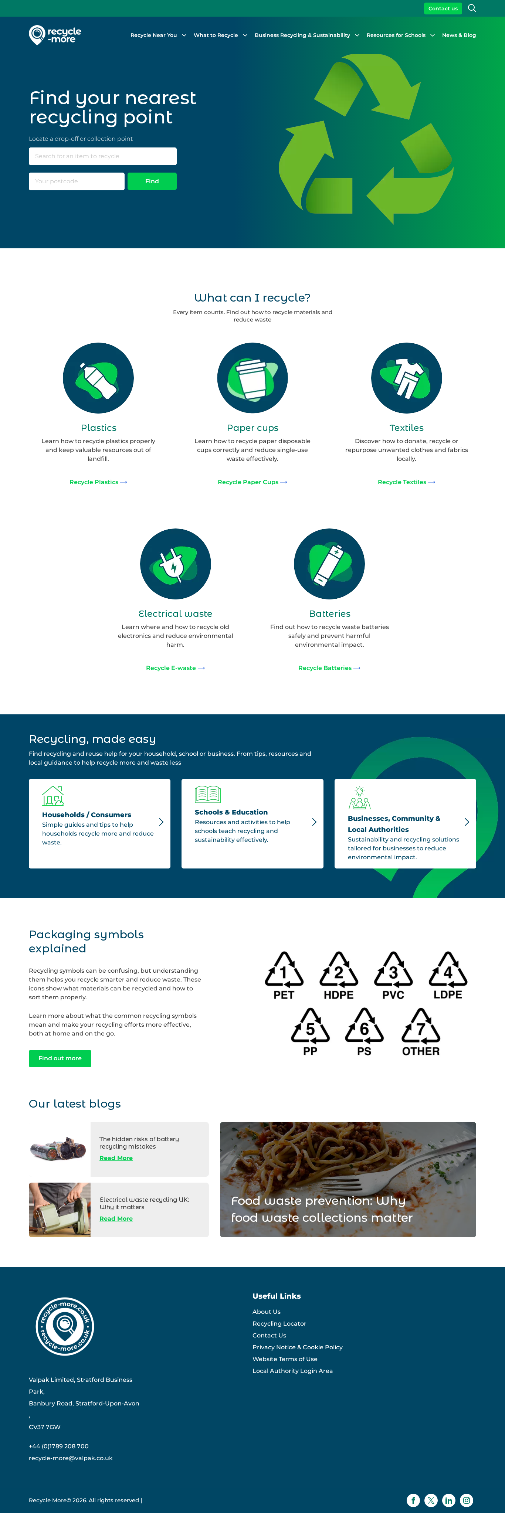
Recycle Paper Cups (248, 482)
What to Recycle (216, 35)
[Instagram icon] (466, 1500)
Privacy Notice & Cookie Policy (298, 1347)
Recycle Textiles (402, 482)
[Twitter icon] (431, 1500)
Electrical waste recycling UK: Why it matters (144, 1203)
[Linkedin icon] (448, 1500)
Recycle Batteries (325, 668)
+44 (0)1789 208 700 (59, 1446)
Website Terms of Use (285, 1359)
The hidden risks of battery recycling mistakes (139, 1143)
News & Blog (459, 35)
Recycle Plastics (94, 482)
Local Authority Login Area (293, 1370)
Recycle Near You (154, 35)
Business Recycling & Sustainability (302, 35)
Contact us (443, 8)
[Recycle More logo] (55, 35)
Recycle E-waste (171, 668)
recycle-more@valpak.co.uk (71, 1458)
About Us (267, 1311)
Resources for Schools (396, 35)
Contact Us (269, 1335)
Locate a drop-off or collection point (81, 138)
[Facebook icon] (413, 1500)
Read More (116, 1158)
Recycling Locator (279, 1323)
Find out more (60, 1058)
